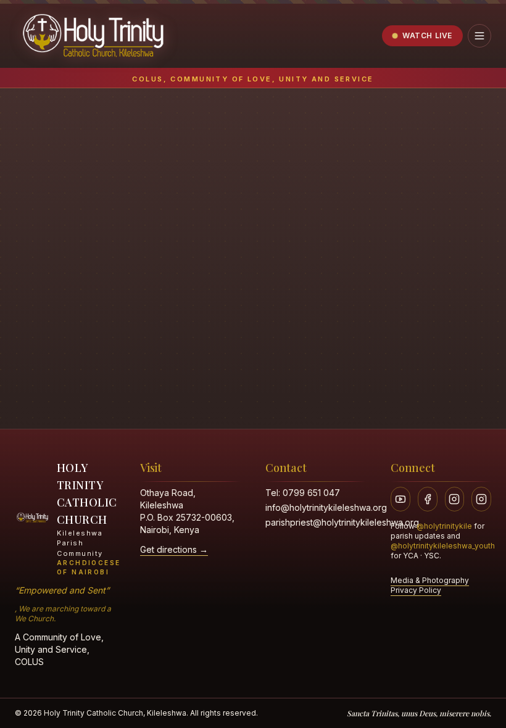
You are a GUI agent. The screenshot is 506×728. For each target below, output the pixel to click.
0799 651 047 (311, 492)
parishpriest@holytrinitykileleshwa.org (342, 522)
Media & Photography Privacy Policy (430, 585)
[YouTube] (400, 499)
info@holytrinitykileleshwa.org (326, 507)
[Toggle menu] (479, 36)
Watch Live (427, 35)
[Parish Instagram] (455, 499)
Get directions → (174, 549)
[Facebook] (428, 499)
